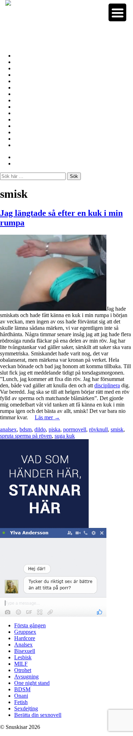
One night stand (33, 113)
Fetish (21, 132)
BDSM (22, 119)
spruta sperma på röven (26, 436)
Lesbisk (23, 87)
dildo (40, 429)
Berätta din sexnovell (39, 145)
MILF (21, 94)
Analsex (23, 75)
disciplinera (107, 385)
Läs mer (47, 417)
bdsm (26, 429)
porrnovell (74, 429)
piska (54, 429)
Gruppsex (26, 62)
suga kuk (65, 436)
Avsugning (27, 107)
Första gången (31, 56)
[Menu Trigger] (117, 12)
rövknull (98, 429)
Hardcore (25, 68)
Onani (21, 126)
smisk (117, 429)
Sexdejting (26, 139)
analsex (8, 429)
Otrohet (23, 100)
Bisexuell (24, 81)
